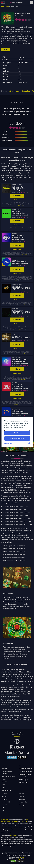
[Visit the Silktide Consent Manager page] (28, 443)
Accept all (17, 433)
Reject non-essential (17, 438)
